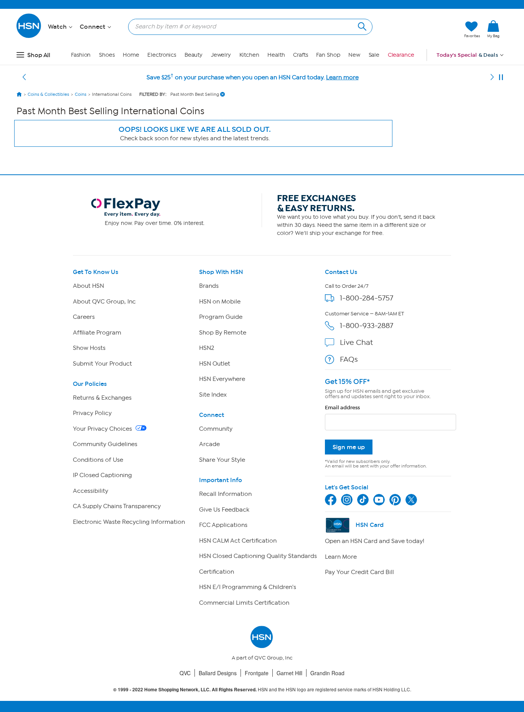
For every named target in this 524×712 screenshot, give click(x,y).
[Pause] (501, 77)
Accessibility (90, 490)
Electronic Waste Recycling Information (129, 521)
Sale (374, 55)
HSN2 (206, 348)
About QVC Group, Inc (104, 301)
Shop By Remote (222, 332)
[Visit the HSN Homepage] (29, 36)
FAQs (349, 359)
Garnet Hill (289, 673)
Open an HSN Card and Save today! (374, 541)
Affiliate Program (97, 332)
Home (131, 55)
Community (215, 428)
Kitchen (249, 55)
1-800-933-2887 (366, 325)
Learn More (341, 556)
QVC (185, 673)
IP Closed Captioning (102, 475)
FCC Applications (223, 525)
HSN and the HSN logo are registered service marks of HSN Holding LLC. (262, 689)
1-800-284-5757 (366, 298)
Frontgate (257, 673)
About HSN (88, 285)
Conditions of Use (98, 459)
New (354, 55)
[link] (493, 29)
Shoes (107, 55)
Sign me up (349, 447)
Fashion (81, 55)
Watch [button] (58, 26)
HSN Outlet (214, 363)
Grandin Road (327, 673)
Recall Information (225, 494)
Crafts (300, 55)
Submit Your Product (102, 363)
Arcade (209, 444)
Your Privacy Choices (103, 428)
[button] (422, 29)
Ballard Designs (218, 673)
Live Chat (356, 342)
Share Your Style (222, 459)
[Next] (492, 77)
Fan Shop (328, 55)
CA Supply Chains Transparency (117, 506)
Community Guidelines (105, 444)
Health (276, 55)
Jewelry (221, 55)
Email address (342, 407)
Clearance (401, 55)
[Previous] (24, 77)
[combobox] (247, 26)
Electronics (161, 55)
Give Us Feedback (224, 509)
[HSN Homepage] (19, 94)
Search (361, 25)
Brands (209, 285)
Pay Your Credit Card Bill (359, 572)
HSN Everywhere (222, 379)
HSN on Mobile (220, 301)
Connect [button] (93, 26)
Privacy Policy (92, 413)
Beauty (194, 55)
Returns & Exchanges (102, 397)
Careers (84, 316)
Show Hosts (89, 348)
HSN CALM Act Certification (238, 540)
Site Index (213, 394)
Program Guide (220, 316)
